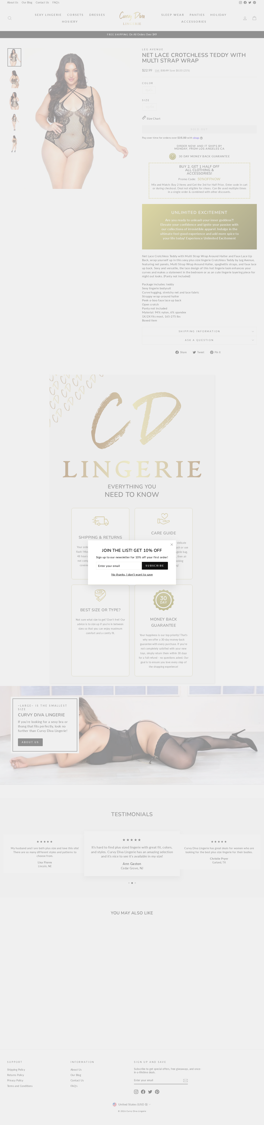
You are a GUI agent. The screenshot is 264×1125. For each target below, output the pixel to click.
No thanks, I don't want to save (132, 574)
